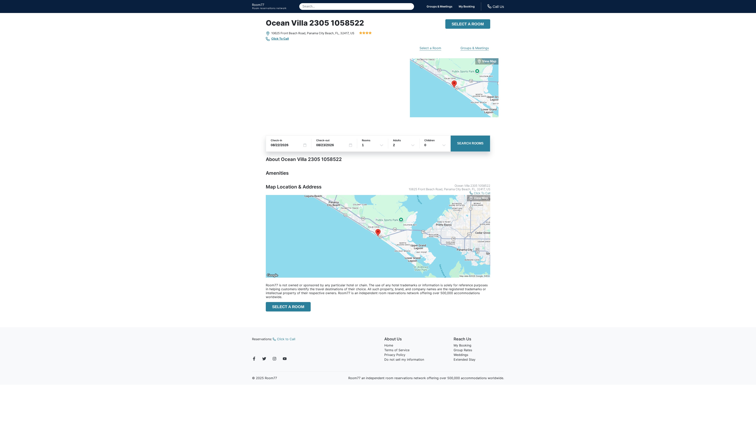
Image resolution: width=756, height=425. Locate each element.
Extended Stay (464, 359)
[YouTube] (285, 359)
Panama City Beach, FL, (323, 33)
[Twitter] (264, 359)
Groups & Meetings (439, 6)
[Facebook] (254, 359)
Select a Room (468, 24)
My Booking (467, 6)
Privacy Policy (394, 355)
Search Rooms (470, 143)
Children (429, 140)
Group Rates (463, 350)
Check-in (276, 140)
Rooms (366, 140)
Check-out (323, 140)
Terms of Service (397, 350)
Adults (397, 140)
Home (388, 345)
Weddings (461, 355)
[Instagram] (274, 359)
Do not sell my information (404, 359)
